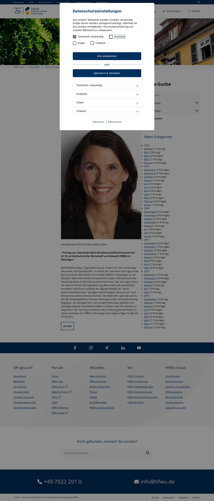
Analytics (119, 36)
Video (81, 43)
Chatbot (100, 43)
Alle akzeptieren (107, 56)
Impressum (98, 121)
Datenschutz (115, 121)
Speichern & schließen (107, 73)
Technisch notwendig (90, 36)
